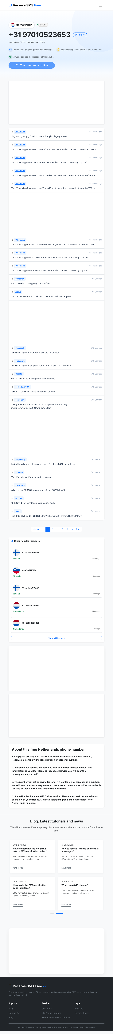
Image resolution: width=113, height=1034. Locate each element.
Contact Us (14, 1018)
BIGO (17, 511)
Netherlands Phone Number (56, 1022)
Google (18, 374)
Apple (18, 292)
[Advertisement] (56, 102)
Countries (47, 1013)
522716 (18, 503)
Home (36, 529)
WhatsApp (20, 132)
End (78, 529)
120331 (28, 490)
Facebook (19, 348)
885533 (16, 365)
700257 (18, 378)
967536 (16, 352)
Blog (11, 1022)
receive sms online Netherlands (84, 785)
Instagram (20, 361)
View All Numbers (56, 638)
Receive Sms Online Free (65, 1032)
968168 (37, 516)
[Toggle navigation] (100, 5)
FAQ (11, 1013)
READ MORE (18, 871)
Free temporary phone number (39, 1032)
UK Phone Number (51, 1018)
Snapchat (19, 279)
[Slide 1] (53, 918)
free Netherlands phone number (57, 749)
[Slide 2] (61, 918)
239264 (38, 296)
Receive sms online (22, 759)
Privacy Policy (82, 1018)
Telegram (19, 400)
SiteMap (79, 1013)
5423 (61, 464)
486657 (22, 283)
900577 (16, 391)
